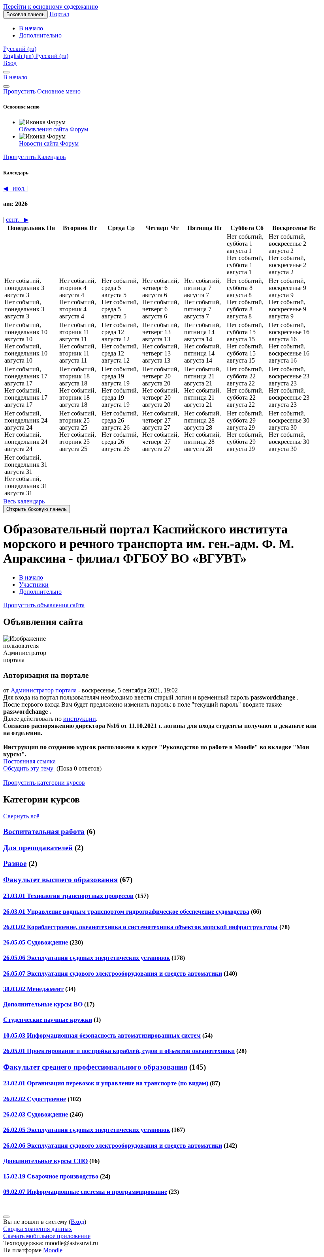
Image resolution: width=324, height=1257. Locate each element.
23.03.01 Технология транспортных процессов (68, 895)
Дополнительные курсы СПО (45, 1161)
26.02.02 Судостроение (34, 1099)
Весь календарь (24, 501)
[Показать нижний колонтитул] (6, 1217)
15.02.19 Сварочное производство (50, 1176)
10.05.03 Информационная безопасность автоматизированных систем (102, 1035)
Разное (14, 863)
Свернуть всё (21, 816)
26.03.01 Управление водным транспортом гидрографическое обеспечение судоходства (126, 911)
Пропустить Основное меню (42, 91)
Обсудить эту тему (29, 768)
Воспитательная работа (44, 831)
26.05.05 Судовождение (35, 942)
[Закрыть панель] (6, 72)
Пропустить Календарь (34, 156)
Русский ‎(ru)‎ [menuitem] (51, 55)
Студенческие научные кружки (47, 1019)
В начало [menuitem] (31, 28)
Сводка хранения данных (37, 1228)
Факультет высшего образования (60, 879)
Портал (59, 14)
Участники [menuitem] (34, 584)
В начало (15, 77)
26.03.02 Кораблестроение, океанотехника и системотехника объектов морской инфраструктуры (140, 927)
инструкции (79, 718)
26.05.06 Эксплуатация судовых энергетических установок (86, 957)
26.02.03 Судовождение (35, 1114)
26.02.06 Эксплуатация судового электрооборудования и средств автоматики (112, 1145)
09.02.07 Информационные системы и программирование (85, 1191)
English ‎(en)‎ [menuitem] (19, 55)
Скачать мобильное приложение (46, 1236)
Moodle (52, 1250)
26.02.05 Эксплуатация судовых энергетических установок (86, 1129)
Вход (10, 63)
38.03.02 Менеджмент (33, 989)
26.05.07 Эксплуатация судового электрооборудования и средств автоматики (112, 973)
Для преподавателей (38, 848)
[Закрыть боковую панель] (6, 86)
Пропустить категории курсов (44, 782)
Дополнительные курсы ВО (43, 1004)
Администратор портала (44, 690)
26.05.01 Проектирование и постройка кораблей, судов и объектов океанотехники (119, 1051)
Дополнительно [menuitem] (40, 35)
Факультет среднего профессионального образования (95, 1067)
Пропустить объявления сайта (44, 605)
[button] (19, 48)
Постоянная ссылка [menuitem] (29, 761)
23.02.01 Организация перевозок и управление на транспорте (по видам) (105, 1083)
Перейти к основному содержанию (50, 6)
